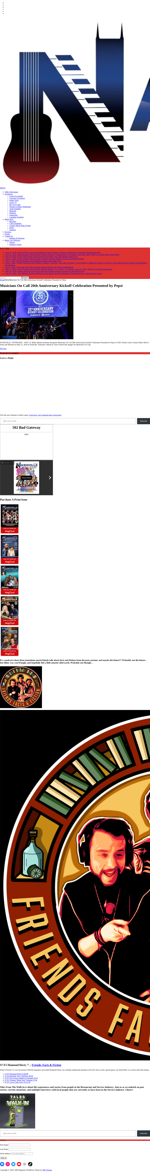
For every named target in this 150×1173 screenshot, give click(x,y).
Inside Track (14, 200)
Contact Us (9, 236)
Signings (12, 230)
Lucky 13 (13, 202)
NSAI (11, 228)
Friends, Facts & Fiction (46, 1064)
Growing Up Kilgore (17, 198)
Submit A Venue (15, 245)
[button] (16, 1074)
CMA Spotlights (15, 224)
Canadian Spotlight (16, 217)
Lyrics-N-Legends (16, 196)
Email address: (5, 1154)
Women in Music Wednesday (20, 207)
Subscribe (143, 421)
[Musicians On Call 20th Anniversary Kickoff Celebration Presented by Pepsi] (36, 339)
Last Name (4, 1149)
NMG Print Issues (11, 192)
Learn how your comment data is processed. (45, 415)
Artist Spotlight (15, 209)
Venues (12, 242)
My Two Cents (15, 205)
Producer (12, 213)
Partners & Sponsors (16, 238)
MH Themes (47, 1170)
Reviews (8, 232)
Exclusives (9, 194)
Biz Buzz (12, 221)
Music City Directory (12, 240)
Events (7, 234)
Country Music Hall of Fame (20, 226)
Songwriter (13, 215)
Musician (12, 211)
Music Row (9, 219)
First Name (4, 1145)
